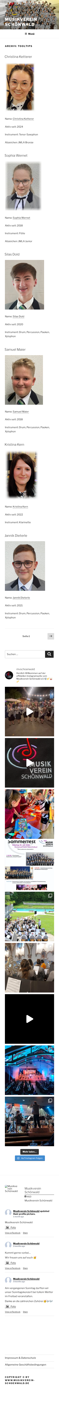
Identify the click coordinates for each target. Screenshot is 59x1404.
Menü (31, 33)
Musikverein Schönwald (21, 22)
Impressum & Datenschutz (20, 1357)
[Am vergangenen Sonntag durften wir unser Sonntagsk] (29, 916)
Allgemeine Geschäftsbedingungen (25, 1364)
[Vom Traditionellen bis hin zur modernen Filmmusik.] (29, 1121)
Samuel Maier (15, 349)
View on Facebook (12, 1233)
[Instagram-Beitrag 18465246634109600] (29, 865)
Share (25, 1233)
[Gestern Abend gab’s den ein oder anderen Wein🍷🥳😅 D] (29, 711)
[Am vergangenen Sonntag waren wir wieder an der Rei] (29, 968)
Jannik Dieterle (16, 536)
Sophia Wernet (16, 155)
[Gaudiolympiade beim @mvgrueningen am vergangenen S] (29, 814)
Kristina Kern (14, 445)
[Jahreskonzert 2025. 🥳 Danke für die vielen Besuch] (29, 1070)
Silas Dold (12, 254)
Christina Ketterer (18, 57)
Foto (13, 1227)
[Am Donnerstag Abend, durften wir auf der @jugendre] (29, 1019)
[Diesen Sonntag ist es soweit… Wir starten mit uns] (29, 763)
